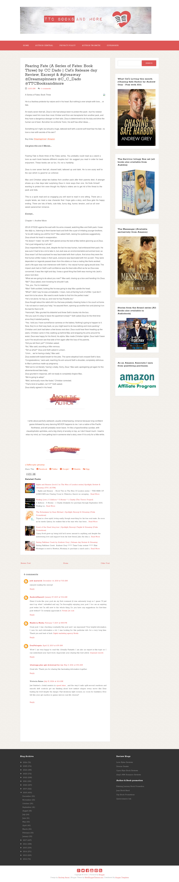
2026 (25, 762)
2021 (25, 781)
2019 (25, 789)
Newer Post (26, 563)
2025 (25, 766)
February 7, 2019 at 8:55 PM (56, 623)
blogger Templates (122, 877)
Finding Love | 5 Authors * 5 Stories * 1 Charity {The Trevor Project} (64, 500)
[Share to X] (32, 474)
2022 (25, 777)
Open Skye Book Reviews (127, 771)
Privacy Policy (67, 45)
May (24, 822)
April (24, 825)
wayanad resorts (96, 653)
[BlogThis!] (29, 474)
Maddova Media (37, 623)
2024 (25, 770)
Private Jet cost (68, 611)
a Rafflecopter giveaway (35, 465)
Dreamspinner (40, 139)
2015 (25, 848)
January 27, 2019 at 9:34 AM (56, 597)
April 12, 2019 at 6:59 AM (52, 645)
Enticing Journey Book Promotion (130, 786)
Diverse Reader (122, 766)
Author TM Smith (91, 45)
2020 (25, 785)
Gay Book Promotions (125, 795)
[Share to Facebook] (34, 474)
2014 (25, 851)
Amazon (51, 139)
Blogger (102, 875)
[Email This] (27, 474)
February (26, 833)
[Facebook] (87, 871)
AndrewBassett (37, 597)
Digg (87, 469)
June (24, 818)
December (26, 796)
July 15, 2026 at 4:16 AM (53, 681)
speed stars (61, 685)
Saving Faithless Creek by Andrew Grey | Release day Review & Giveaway (67, 542)
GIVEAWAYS (112, 45)
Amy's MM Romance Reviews (128, 775)
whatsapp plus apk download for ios (46, 665)
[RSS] (100, 871)
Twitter (54, 469)
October (25, 804)
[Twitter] (83, 871)
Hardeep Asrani (63, 877)
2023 (25, 774)
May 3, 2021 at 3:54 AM (73, 665)
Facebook (42, 469)
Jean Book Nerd (123, 790)
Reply (32, 589)
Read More (94, 494)
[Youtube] (91, 871)
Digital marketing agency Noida (65, 633)
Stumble (76, 469)
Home (26, 45)
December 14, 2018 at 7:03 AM (55, 581)
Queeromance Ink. (123, 799)
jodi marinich (36, 581)
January (25, 836)
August (25, 811)
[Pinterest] (96, 871)
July (23, 814)
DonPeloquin (36, 645)
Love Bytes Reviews (124, 762)
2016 (25, 844)
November (26, 800)
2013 (25, 855)
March (25, 829)
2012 (25, 859)
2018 (25, 793)
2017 (25, 840)
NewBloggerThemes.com (94, 877)
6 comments (46, 89)
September (26, 807)
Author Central (44, 45)
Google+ (65, 469)
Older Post (105, 563)
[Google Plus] (78, 871)
